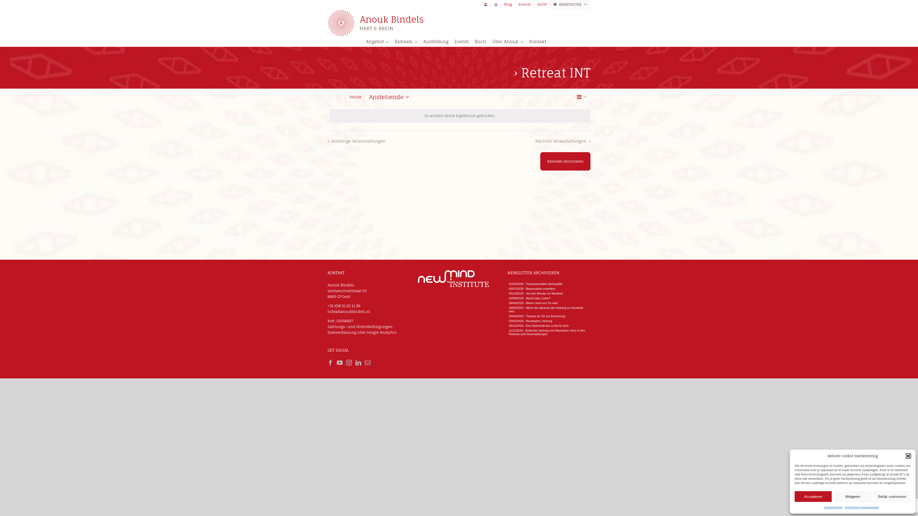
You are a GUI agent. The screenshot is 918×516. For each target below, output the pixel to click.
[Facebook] (330, 363)
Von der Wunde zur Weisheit (544, 293)
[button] (908, 456)
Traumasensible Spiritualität (544, 284)
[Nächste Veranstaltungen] (338, 96)
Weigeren (852, 496)
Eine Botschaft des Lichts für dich (547, 326)
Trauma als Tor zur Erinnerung (545, 316)
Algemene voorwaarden (862, 507)
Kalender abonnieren (565, 161)
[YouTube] (340, 363)
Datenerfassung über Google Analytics (362, 332)
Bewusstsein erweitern (540, 288)
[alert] (459, 116)
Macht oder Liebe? (538, 298)
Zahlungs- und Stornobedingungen (360, 326)
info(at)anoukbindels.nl (349, 311)
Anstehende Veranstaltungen (419, 73)
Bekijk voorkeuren (892, 496)
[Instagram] (349, 363)
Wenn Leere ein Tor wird (542, 303)
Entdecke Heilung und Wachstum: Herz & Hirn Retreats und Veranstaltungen (547, 332)
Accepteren (813, 496)
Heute (355, 96)
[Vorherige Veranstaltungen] (330, 96)
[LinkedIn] (358, 363)
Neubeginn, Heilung (539, 321)
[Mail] (368, 363)
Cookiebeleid (833, 507)
